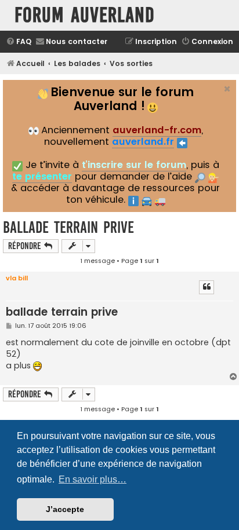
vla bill (17, 278)
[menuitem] (18, 42)
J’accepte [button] (65, 509)
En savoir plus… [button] (92, 479)
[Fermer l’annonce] (226, 87)
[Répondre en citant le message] (206, 287)
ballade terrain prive (68, 227)
